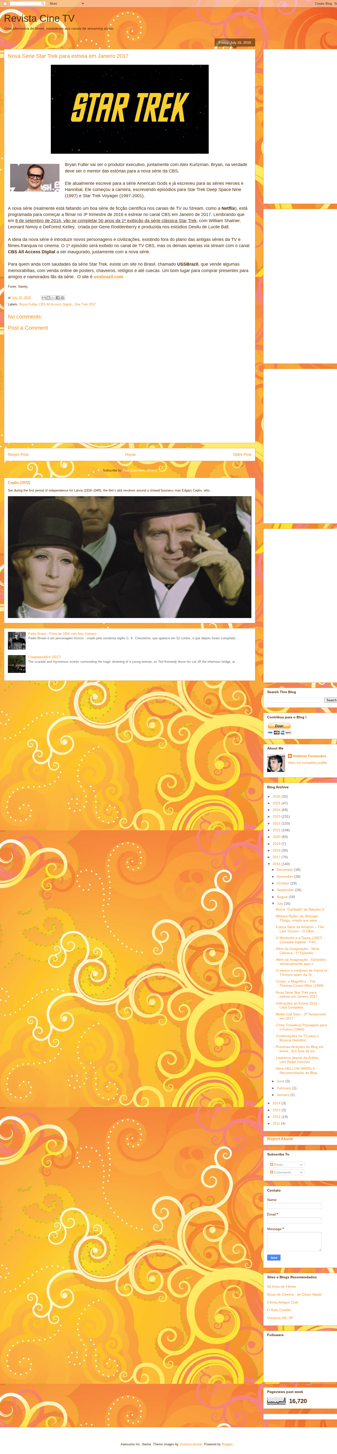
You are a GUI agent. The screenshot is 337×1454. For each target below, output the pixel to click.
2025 (277, 803)
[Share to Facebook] (57, 297)
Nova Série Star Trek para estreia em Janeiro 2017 (297, 994)
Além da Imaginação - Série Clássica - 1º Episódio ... (297, 951)
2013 (277, 1110)
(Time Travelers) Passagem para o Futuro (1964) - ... (301, 1027)
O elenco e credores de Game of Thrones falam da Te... (301, 972)
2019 (277, 844)
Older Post (242, 454)
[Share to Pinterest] (62, 297)
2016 (277, 864)
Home (130, 454)
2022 (277, 823)
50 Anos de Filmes (281, 1286)
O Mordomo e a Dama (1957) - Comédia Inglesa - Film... (300, 940)
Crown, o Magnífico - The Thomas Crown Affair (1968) (300, 983)
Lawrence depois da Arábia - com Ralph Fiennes (298, 1060)
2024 (277, 810)
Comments (282, 1172)
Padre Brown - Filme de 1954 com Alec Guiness (62, 634)
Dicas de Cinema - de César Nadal (294, 1294)
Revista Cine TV (39, 18)
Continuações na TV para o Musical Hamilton (297, 1038)
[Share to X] (53, 297)
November (285, 876)
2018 (277, 850)
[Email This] (43, 297)
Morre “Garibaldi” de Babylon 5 (300, 909)
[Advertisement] (302, 125)
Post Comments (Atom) (140, 470)
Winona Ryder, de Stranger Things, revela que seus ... (298, 918)
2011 (277, 1123)
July (280, 903)
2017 (277, 857)
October (283, 883)
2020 (277, 837)
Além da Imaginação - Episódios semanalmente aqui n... (301, 962)
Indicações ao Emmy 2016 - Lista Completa (297, 1005)
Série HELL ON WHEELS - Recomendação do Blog (296, 1071)
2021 (277, 830)
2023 (277, 816)
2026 (277, 796)
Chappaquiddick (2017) (44, 657)
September (286, 890)
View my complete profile (307, 763)
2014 (277, 1103)
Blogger (227, 1444)
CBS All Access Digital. (56, 304)
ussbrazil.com (108, 276)
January (283, 1095)
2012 (277, 1117)
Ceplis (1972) (19, 482)
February (284, 1088)
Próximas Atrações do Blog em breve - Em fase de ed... (300, 1049)
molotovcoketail (191, 1444)
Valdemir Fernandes (309, 756)
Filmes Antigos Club (282, 1302)
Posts (278, 1165)
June (281, 1081)
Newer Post (18, 454)
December (285, 870)
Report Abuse (280, 1138)
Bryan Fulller (28, 304)
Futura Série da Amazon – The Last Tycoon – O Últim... (300, 929)
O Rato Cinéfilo (279, 1310)
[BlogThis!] (48, 297)
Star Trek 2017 (85, 304)
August (283, 897)
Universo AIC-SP (280, 1318)
